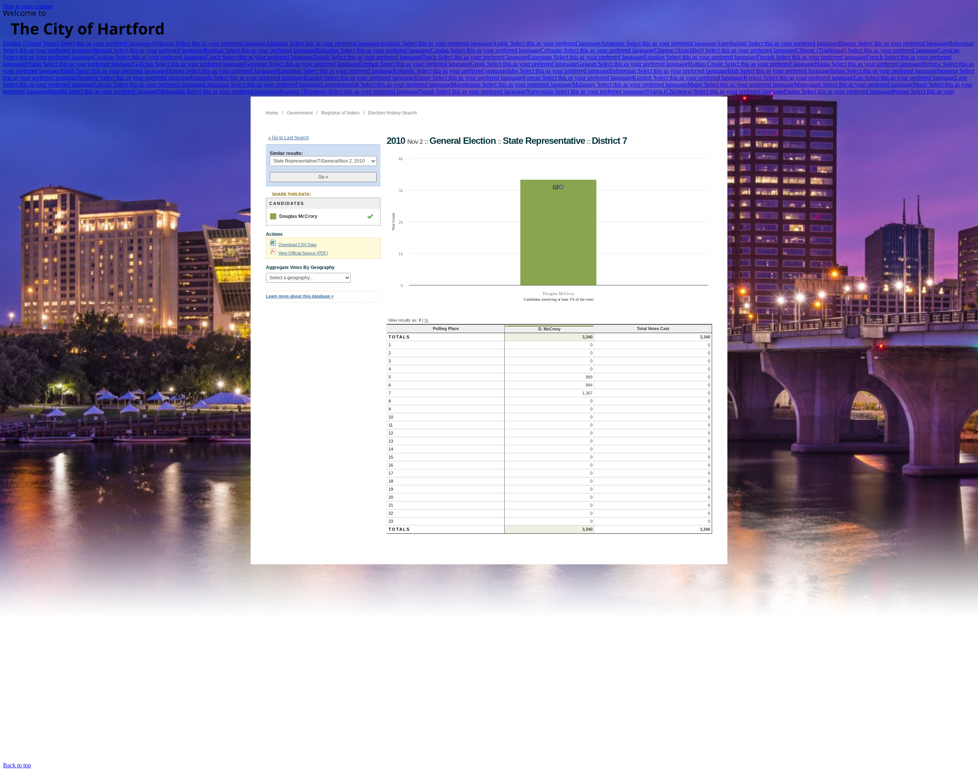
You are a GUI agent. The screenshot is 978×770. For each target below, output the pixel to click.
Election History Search (392, 113)
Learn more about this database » (300, 296)
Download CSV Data (297, 244)
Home (272, 113)
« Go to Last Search (288, 137)
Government (300, 113)
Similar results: (286, 153)
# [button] (420, 320)
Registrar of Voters (340, 113)
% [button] (426, 320)
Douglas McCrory (298, 216)
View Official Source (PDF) (303, 253)
